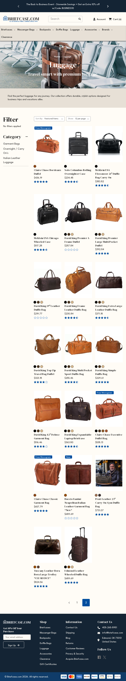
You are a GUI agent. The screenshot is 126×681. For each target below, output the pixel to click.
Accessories (91, 30)
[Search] (80, 19)
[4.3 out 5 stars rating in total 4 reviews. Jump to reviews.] (41, 249)
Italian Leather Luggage (11, 160)
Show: (70, 119)
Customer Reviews (75, 649)
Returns (69, 643)
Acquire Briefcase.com (77, 659)
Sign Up (12, 645)
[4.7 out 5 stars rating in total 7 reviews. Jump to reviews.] (102, 318)
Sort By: (39, 119)
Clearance (6, 37)
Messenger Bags (26, 30)
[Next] (107, 6)
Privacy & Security (75, 654)
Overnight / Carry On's (13, 151)
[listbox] (54, 118)
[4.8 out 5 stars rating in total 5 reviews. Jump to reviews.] (102, 253)
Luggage (75, 30)
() (120, 19)
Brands (106, 30)
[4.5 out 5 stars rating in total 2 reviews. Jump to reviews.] (72, 382)
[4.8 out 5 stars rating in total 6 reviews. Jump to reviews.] (102, 514)
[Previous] (18, 6)
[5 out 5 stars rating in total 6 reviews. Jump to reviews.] (72, 582)
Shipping (70, 633)
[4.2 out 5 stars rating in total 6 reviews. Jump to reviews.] (41, 446)
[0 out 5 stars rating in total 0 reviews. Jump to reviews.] (72, 249)
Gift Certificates (48, 664)
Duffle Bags (62, 30)
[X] (104, 657)
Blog (68, 638)
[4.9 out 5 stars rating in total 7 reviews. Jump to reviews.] (102, 446)
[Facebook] (99, 657)
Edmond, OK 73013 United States (112, 640)
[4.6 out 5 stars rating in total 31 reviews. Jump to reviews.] (72, 446)
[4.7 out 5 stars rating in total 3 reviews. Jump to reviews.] (72, 182)
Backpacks (45, 30)
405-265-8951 (109, 628)
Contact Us (71, 628)
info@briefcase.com (112, 633)
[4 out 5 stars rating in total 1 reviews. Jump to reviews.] (41, 382)
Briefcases (6, 30)
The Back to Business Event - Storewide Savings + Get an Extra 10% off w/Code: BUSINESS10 (63, 6)
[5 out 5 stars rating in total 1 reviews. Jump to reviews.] (41, 182)
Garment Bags (11, 144)
